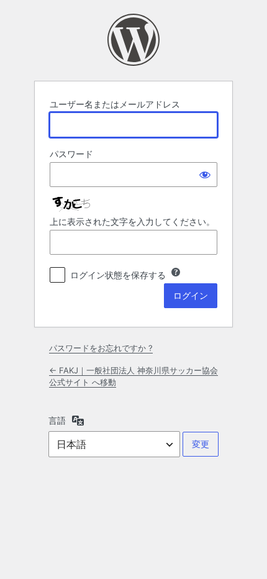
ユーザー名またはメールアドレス (115, 104)
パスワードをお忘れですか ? (101, 348)
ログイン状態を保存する (118, 275)
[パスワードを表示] (204, 174)
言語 (57, 420)
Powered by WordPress (133, 40)
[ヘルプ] (175, 272)
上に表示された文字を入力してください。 (132, 221)
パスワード (71, 153)
